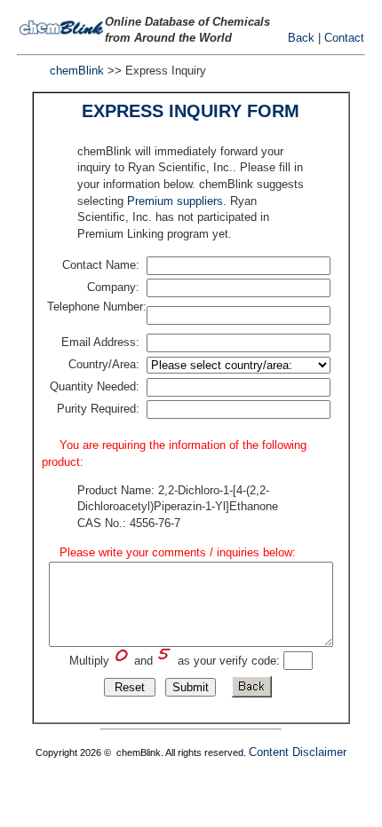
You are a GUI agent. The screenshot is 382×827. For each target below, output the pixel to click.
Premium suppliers (175, 201)
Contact (344, 37)
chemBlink (77, 70)
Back (301, 37)
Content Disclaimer (297, 752)
